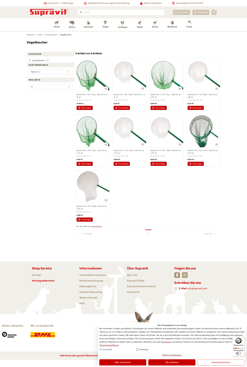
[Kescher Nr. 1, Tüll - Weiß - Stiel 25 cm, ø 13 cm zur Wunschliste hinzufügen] (142, 88)
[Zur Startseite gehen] (49, 12)
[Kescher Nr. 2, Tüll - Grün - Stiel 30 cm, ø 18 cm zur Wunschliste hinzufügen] (180, 88)
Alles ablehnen (172, 362)
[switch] (238, 353)
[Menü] (242, 337)
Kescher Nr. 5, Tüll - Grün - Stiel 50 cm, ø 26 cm (203, 151)
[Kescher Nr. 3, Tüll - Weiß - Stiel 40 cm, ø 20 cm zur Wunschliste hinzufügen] (142, 144)
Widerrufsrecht (88, 297)
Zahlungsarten (87, 286)
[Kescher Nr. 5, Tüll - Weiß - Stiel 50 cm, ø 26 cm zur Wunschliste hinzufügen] (106, 200)
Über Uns (132, 275)
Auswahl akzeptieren (220, 362)
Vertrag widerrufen (43, 280)
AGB (82, 303)
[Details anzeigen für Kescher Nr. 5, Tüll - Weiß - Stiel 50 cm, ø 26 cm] (92, 187)
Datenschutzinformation (141, 286)
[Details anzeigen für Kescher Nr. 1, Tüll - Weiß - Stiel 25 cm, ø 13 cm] (129, 75)
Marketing (143, 349)
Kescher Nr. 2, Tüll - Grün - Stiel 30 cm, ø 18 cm (166, 95)
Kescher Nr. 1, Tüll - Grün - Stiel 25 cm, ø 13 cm (92, 95)
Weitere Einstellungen (172, 355)
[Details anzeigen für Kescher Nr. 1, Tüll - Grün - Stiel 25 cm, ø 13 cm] (92, 75)
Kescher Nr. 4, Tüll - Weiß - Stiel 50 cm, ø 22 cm (166, 151)
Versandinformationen (92, 275)
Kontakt (37, 275)
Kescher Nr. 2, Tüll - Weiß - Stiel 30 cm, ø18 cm (203, 95)
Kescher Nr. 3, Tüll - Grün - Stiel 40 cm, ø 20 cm (92, 151)
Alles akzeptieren (123, 362)
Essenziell (107, 349)
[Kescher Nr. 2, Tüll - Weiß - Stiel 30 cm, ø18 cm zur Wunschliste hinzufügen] (216, 88)
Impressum (166, 342)
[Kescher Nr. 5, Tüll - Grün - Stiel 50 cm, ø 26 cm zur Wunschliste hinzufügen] (216, 144)
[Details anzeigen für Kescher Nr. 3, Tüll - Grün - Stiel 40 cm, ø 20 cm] (92, 131)
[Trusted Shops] (9, 335)
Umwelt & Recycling (90, 292)
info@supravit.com (197, 288)
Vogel (40, 35)
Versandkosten (96, 226)
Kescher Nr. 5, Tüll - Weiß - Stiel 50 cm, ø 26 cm (92, 207)
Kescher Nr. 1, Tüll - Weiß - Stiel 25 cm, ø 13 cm (129, 95)
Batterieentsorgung (91, 280)
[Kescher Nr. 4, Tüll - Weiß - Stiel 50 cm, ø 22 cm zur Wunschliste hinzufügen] (180, 144)
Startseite (31, 35)
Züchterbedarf (51, 35)
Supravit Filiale (135, 280)
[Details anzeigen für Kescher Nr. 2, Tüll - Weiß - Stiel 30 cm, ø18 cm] (203, 75)
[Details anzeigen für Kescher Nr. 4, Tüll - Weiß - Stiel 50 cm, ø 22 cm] (166, 131)
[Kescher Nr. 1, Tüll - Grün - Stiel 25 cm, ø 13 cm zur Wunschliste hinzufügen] (106, 88)
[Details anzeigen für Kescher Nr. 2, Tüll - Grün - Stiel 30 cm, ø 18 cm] (166, 75)
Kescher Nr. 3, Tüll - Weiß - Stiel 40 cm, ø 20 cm (129, 151)
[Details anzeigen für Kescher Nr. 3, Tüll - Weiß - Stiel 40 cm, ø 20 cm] (129, 131)
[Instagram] (185, 275)
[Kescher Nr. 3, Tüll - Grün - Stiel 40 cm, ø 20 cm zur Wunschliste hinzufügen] (106, 144)
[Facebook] (177, 275)
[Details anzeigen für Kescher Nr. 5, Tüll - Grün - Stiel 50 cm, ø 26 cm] (203, 131)
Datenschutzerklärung (109, 345)
